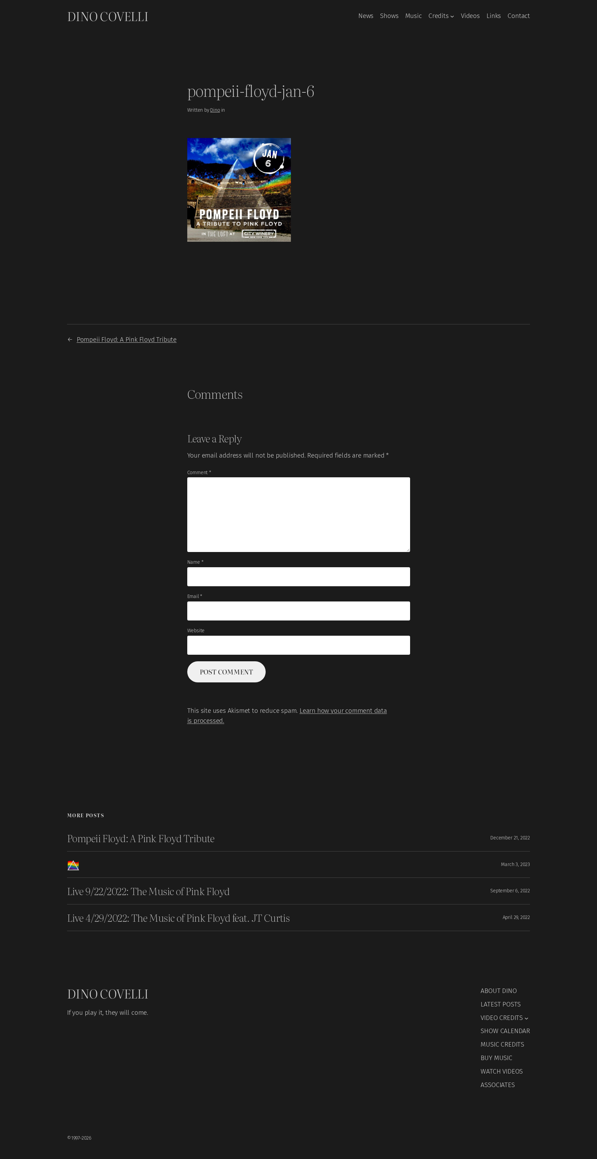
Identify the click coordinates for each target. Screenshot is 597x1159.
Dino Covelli (107, 16)
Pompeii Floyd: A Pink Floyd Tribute (127, 339)
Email (194, 596)
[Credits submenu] (452, 16)
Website (196, 631)
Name (195, 562)
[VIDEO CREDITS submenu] (526, 1018)
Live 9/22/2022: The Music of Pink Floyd (148, 891)
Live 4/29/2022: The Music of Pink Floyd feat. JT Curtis (178, 917)
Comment (199, 473)
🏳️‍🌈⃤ (73, 864)
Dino (215, 110)
